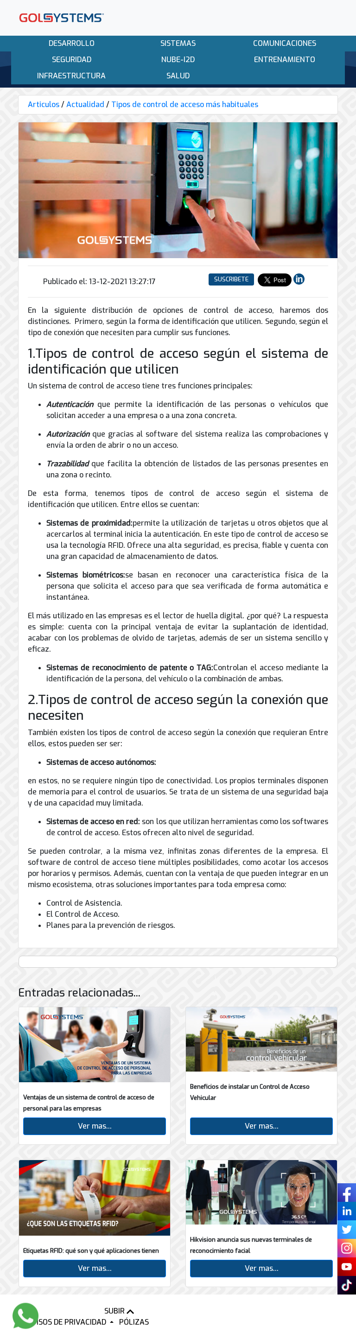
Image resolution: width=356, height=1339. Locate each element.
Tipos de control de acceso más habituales (184, 104)
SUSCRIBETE (231, 279)
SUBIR (115, 1311)
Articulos (43, 104)
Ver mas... (95, 1126)
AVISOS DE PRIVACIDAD (67, 1322)
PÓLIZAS (134, 1322)
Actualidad (85, 104)
